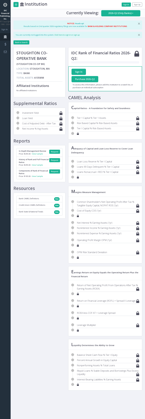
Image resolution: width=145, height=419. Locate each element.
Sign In (4, 29)
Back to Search (21, 42)
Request (54, 152)
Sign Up (137, 4)
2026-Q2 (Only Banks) (120, 13)
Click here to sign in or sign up (67, 35)
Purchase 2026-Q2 (85, 79)
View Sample (37, 154)
